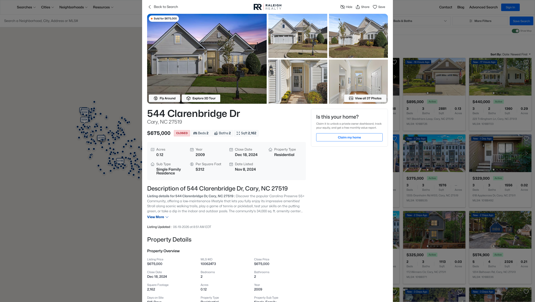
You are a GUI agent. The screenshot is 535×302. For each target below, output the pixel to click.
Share (365, 7)
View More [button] (155, 217)
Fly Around (168, 98)
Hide (349, 7)
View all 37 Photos (368, 98)
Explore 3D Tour (204, 98)
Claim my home (349, 137)
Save (381, 7)
